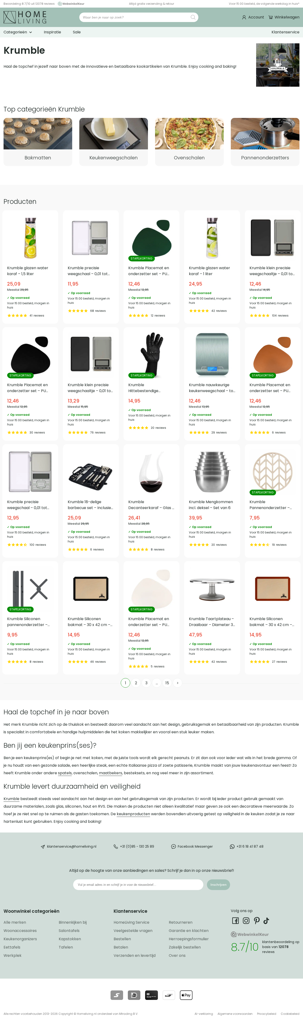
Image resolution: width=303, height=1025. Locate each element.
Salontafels (69, 930)
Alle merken (15, 922)
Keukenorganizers (20, 939)
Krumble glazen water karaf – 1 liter (212, 267)
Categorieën (15, 32)
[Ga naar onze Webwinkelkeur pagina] (69, 4)
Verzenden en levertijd (135, 955)
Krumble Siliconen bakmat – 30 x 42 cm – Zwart (91, 618)
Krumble (11, 798)
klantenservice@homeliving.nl (71, 846)
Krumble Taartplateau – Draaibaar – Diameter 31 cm (212, 618)
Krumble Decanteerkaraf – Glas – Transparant (151, 501)
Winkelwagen (287, 17)
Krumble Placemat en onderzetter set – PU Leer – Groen (151, 267)
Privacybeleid (266, 1014)
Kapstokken (70, 939)
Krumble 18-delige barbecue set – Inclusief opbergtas (91, 501)
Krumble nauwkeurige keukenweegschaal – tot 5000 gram (212, 384)
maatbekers (110, 773)
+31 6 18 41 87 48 (249, 846)
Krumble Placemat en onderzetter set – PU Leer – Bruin (273, 384)
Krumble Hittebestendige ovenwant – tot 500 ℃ (151, 384)
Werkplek (13, 955)
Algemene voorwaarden (235, 1014)
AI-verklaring (204, 1014)
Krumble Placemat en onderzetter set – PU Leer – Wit (151, 618)
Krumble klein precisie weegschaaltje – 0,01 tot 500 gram (91, 384)
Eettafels (12, 947)
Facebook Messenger (195, 846)
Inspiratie (52, 32)
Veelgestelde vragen (133, 930)
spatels (65, 773)
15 (167, 683)
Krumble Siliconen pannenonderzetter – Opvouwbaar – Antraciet (30, 618)
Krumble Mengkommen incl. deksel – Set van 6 (212, 501)
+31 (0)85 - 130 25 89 (137, 846)
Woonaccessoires (20, 930)
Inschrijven (218, 884)
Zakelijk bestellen (185, 947)
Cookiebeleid (290, 1014)
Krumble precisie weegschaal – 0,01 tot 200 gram (91, 267)
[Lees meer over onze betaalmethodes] (117, 995)
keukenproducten (133, 814)
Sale (77, 32)
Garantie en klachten (189, 930)
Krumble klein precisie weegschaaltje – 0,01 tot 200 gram (273, 267)
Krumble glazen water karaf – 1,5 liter (30, 267)
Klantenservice (285, 32)
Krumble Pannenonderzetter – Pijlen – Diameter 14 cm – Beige (273, 501)
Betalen (121, 947)
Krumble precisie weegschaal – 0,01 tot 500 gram (30, 501)
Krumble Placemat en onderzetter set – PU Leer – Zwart (30, 384)
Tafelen (66, 947)
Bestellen (122, 939)
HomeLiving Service (131, 922)
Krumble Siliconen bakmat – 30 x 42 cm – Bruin (273, 618)
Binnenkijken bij (73, 922)
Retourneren (180, 922)
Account (256, 17)
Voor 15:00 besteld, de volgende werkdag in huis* (264, 4)
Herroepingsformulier (189, 939)
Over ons (177, 955)
